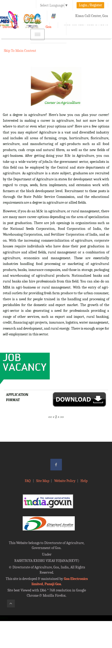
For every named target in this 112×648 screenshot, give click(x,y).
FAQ (28, 481)
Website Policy (65, 481)
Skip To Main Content (20, 50)
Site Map (42, 481)
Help (84, 481)
